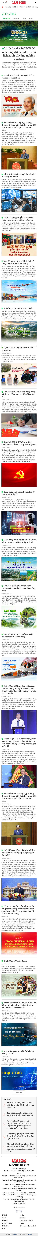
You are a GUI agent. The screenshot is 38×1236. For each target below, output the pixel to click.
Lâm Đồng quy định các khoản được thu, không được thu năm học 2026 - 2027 (20, 1136)
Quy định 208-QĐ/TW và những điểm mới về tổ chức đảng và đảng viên (18, 443)
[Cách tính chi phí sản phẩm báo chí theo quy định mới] (19, 200)
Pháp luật (4, 1220)
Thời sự (22, 7)
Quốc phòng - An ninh (26, 1220)
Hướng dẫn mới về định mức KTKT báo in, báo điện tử (17, 493)
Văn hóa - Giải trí (6, 1223)
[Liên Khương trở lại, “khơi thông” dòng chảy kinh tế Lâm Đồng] (19, 291)
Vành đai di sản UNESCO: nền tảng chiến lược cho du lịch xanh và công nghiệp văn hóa (19, 54)
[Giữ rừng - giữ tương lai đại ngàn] (19, 332)
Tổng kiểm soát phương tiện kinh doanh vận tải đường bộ (20, 1114)
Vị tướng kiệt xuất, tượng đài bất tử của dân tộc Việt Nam (18, 76)
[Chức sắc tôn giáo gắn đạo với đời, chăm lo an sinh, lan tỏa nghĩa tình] (19, 244)
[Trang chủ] (2, 7)
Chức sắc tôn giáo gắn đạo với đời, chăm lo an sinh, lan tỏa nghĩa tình (17, 219)
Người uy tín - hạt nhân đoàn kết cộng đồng (17, 348)
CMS (16, 1234)
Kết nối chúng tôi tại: (19, 1207)
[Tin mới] (6, 2)
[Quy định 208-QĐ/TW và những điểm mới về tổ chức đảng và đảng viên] (19, 475)
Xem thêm (19, 1092)
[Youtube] (17, 1211)
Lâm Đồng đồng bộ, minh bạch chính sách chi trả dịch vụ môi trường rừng (18, 588)
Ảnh (24, 18)
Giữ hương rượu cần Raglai (15, 961)
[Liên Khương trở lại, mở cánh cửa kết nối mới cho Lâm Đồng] (19, 669)
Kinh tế (28, 7)
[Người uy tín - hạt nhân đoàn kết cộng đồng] (19, 375)
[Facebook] (21, 1211)
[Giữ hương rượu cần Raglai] (19, 985)
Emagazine (6, 18)
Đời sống (22, 1218)
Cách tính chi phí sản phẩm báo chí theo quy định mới (18, 175)
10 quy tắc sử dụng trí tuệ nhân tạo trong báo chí (17, 1052)
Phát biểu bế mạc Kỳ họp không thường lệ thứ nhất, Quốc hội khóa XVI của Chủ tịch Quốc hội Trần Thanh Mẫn (18, 126)
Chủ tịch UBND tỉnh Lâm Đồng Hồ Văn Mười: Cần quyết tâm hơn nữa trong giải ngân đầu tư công (20, 1148)
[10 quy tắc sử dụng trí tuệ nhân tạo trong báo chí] (19, 1078)
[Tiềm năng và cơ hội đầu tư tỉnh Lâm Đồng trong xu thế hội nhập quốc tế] (19, 569)
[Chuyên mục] (2, 2)
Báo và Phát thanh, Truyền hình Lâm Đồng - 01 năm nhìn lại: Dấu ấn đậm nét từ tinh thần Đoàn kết (19, 1005)
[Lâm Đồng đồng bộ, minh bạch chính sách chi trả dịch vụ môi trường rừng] (19, 617)
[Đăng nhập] (36, 2)
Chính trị (15, 7)
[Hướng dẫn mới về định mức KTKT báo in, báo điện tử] (19, 523)
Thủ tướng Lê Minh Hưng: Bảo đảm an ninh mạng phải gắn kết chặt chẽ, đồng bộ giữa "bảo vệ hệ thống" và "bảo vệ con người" (18, 690)
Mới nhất (8, 7)
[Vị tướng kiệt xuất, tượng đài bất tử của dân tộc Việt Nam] (19, 105)
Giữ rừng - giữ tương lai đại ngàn (18, 308)
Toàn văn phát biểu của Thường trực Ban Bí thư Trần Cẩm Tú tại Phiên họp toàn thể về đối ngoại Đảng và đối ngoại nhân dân (19, 742)
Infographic (16, 18)
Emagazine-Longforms (19, 70)
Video (30, 18)
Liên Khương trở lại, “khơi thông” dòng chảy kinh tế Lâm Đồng (17, 262)
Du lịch (22, 1223)
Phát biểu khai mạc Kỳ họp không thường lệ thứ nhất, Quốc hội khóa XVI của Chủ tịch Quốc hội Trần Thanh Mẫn (18, 797)
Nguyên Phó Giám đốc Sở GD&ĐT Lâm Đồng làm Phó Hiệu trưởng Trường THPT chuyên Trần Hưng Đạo (19, 1124)
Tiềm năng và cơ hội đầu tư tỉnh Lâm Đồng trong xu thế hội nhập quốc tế (18, 541)
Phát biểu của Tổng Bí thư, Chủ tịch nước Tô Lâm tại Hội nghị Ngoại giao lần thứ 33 (18, 852)
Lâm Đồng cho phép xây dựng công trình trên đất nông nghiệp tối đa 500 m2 (18, 394)
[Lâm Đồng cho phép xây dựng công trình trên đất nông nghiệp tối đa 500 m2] (19, 425)
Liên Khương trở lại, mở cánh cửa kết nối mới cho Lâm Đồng (17, 635)
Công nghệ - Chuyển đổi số (28, 1226)
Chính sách (4, 1226)
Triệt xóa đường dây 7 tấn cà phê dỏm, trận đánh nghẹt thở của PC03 (20, 1105)
